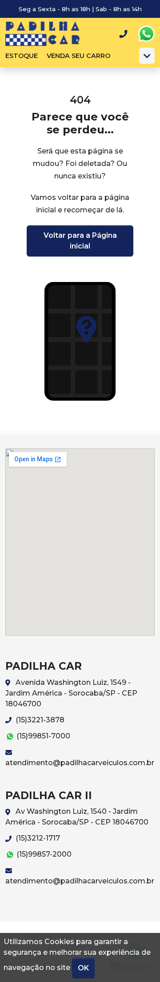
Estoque (21, 56)
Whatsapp (146, 34)
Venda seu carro (78, 56)
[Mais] (147, 56)
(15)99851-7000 (42, 736)
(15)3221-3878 (39, 720)
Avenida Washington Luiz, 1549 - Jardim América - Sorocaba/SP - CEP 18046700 (71, 693)
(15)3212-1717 (37, 838)
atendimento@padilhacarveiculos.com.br (79, 762)
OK (83, 968)
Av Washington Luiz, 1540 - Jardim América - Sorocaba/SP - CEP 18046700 (76, 816)
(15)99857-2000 (43, 854)
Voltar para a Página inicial (80, 240)
